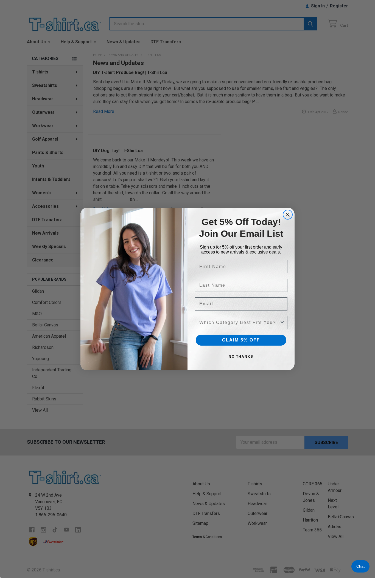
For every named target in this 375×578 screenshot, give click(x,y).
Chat (360, 566)
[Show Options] (282, 322)
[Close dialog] (288, 214)
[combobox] (239, 322)
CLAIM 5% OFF (241, 340)
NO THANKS (241, 356)
